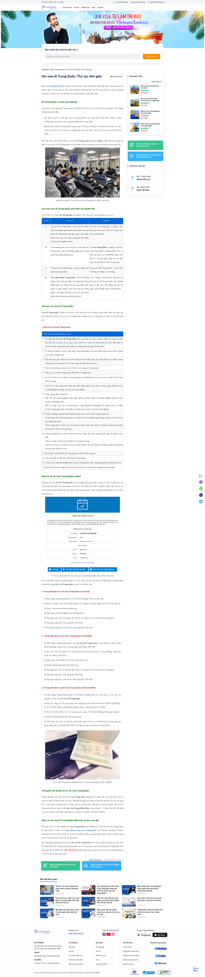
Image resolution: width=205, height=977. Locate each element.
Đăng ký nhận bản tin (130, 960)
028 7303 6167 (70, 850)
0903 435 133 (143, 179)
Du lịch (76, 7)
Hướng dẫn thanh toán (131, 951)
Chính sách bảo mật (76, 960)
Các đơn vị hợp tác (75, 955)
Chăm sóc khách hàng (131, 955)
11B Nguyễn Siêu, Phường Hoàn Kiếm (47, 956)
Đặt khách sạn (101, 955)
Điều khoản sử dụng (76, 964)
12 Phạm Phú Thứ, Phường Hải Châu (46, 963)
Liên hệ (71, 951)
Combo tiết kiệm (101, 964)
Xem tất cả (156, 81)
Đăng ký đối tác (128, 964)
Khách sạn (85, 7)
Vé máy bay (67, 7)
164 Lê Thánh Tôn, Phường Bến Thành (47, 949)
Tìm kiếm (152, 56)
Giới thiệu (72, 947)
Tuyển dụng (127, 947)
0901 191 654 (143, 190)
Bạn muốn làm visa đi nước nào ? (61, 49)
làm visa (58, 584)
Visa (93, 7)
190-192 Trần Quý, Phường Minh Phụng (48, 946)
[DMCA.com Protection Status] (164, 972)
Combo (100, 7)
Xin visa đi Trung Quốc (52, 86)
